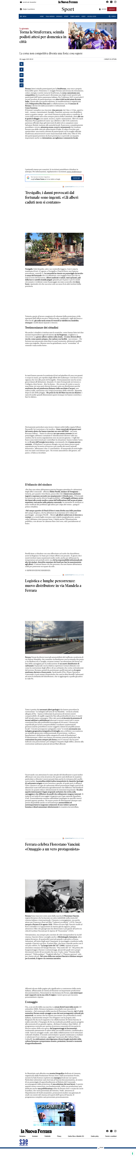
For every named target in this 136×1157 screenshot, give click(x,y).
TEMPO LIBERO (74, 16)
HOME (42, 16)
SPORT (66, 16)
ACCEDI (104, 9)
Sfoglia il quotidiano (29, 9)
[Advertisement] (40, 74)
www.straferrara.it (74, 172)
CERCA (113, 16)
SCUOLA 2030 (91, 16)
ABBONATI (112, 9)
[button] (54, 1114)
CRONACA (59, 16)
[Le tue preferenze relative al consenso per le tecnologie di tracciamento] (132, 1153)
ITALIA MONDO (50, 16)
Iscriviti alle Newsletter (29, 2)
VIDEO (83, 16)
